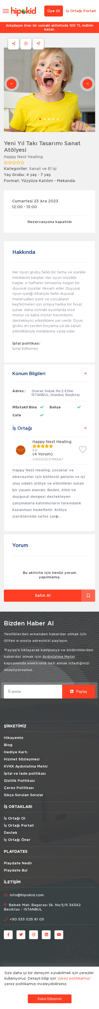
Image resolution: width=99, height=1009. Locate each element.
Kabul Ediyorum (50, 999)
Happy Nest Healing (23, 157)
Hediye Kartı (16, 752)
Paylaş (81, 691)
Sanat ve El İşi (43, 169)
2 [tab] (44, 119)
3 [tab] (49, 119)
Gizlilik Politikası (19, 781)
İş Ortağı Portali (81, 11)
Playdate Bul (16, 870)
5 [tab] (58, 119)
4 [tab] (53, 119)
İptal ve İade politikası (25, 774)
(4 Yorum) (42, 454)
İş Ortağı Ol (14, 818)
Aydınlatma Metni (58, 657)
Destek (10, 833)
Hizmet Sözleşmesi (22, 759)
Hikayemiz (13, 738)
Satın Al (43, 596)
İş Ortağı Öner (17, 840)
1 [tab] (40, 119)
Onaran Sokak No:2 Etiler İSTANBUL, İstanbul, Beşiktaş (56, 393)
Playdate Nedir (18, 863)
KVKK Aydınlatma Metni (26, 766)
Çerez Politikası (19, 788)
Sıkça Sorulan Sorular (23, 795)
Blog (8, 745)
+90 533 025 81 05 (27, 919)
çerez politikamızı (74, 978)
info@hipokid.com (27, 895)
